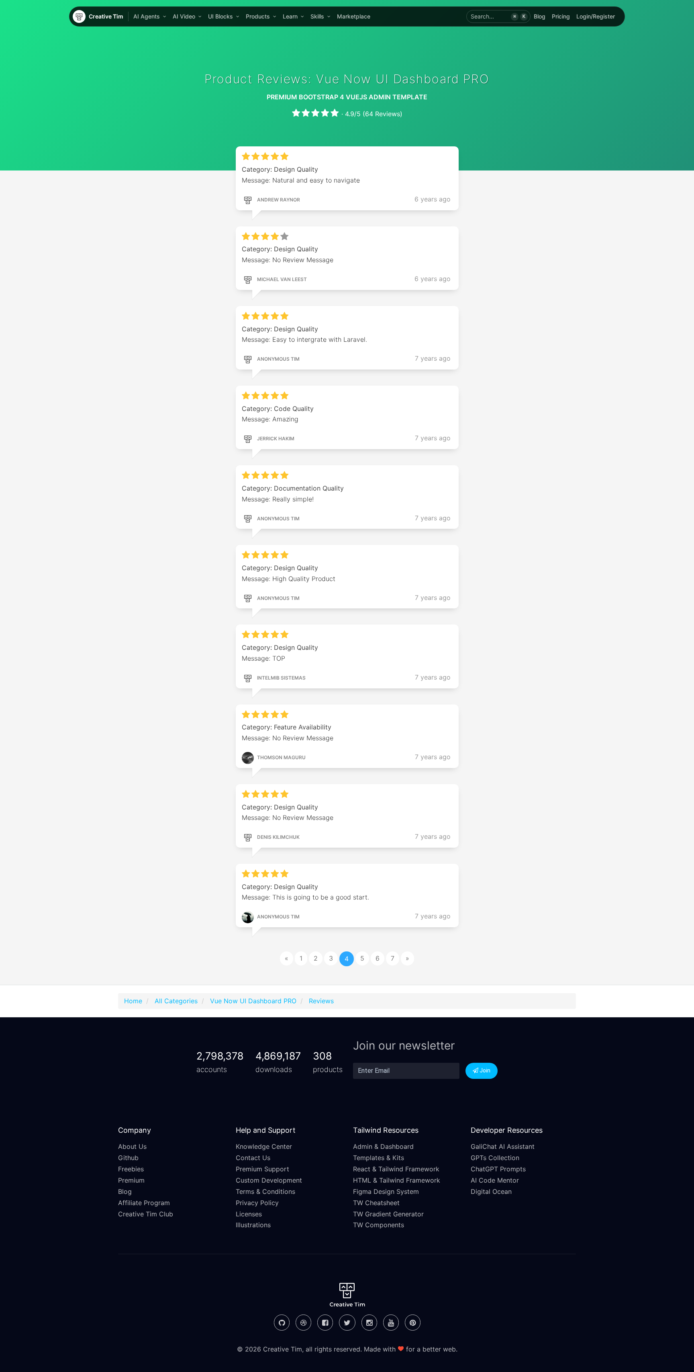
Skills (317, 16)
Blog (539, 16)
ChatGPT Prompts (498, 1169)
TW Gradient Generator (388, 1214)
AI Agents (146, 16)
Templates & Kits (378, 1158)
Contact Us (253, 1158)
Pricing (561, 16)
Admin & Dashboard (383, 1146)
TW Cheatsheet (376, 1203)
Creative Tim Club (145, 1214)
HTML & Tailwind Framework (396, 1180)
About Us (132, 1146)
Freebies (131, 1169)
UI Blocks (220, 16)
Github (128, 1158)
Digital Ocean (491, 1191)
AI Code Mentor (495, 1180)
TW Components (378, 1225)
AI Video (184, 16)
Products (258, 16)
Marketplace (353, 16)
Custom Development (269, 1180)
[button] (498, 16)
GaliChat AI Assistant (503, 1146)
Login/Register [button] (595, 16)
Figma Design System (386, 1191)
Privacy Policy (257, 1203)
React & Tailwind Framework (396, 1169)
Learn (290, 16)
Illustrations (253, 1225)
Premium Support (262, 1169)
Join (484, 1070)
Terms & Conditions (265, 1191)
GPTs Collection (495, 1158)
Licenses (249, 1214)
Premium (131, 1180)
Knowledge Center (264, 1146)
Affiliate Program (144, 1203)
